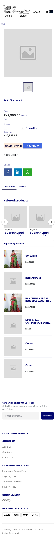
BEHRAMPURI (33, 278)
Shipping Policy (10, 476)
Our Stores (23, 14)
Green (29, 365)
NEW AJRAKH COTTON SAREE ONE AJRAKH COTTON (37, 321)
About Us (6, 446)
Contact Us (7, 457)
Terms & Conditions (12, 481)
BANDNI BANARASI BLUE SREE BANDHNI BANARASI (37, 299)
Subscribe (47, 416)
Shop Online (8, 14)
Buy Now (33, 145)
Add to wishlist (11, 154)
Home (2, 24)
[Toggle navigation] (50, 11)
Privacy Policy (9, 486)
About (36, 12)
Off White (31, 256)
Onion (29, 343)
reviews (22, 186)
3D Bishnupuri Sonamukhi (14, 235)
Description (9, 186)
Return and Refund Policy (14, 471)
